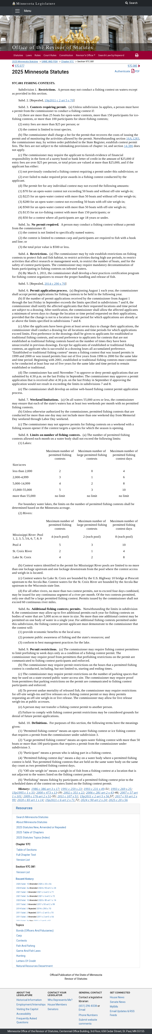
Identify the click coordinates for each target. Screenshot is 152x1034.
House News (117, 997)
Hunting (20, 955)
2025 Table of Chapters (30, 832)
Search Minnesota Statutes (32, 817)
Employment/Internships (31, 1004)
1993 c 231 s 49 (94, 789)
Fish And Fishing (25, 945)
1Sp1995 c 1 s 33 (23, 792)
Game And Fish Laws (28, 950)
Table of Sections (26, 849)
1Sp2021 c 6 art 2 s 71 (60, 800)
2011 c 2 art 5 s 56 (45, 917)
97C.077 (19, 65)
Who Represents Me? (60, 999)
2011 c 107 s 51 (67, 796)
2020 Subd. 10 (22, 900)
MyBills (114, 1006)
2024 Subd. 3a (22, 888)
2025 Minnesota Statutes (25, 61)
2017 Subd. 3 (22, 904)
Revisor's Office (84, 55)
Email (82, 1009)
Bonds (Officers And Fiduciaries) (35, 930)
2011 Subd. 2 (22, 912)
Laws (29, 55)
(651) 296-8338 (88, 1005)
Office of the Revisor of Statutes (52, 47)
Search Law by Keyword (111, 55)
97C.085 (132, 65)
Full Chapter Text (26, 854)
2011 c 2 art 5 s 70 (45, 912)
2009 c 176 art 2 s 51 (37, 796)
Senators (53, 1009)
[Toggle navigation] (17, 11)
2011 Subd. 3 (22, 917)
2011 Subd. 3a (22, 921)
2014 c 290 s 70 (44, 908)
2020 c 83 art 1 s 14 (47, 900)
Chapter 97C (67, 61)
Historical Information (29, 999)
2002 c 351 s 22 (73, 792)
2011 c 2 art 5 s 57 (42, 921)
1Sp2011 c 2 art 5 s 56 (94, 796)
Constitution (66, 55)
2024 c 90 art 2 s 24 (47, 888)
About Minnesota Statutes (31, 822)
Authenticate (122, 71)
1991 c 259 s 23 (71, 789)
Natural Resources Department (34, 965)
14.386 (128, 146)
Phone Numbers (88, 1015)
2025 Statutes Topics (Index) (33, 837)
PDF (137, 71)
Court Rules (50, 55)
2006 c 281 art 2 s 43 (100, 792)
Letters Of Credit (26, 960)
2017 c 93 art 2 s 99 (46, 904)
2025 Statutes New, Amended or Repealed (41, 827)
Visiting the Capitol (27, 1009)
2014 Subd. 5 (22, 908)
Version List (23, 859)
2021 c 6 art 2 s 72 (46, 896)
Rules (38, 55)
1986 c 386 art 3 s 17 (45, 789)
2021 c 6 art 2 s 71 (45, 892)
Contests (21, 940)
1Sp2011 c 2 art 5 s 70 (58, 100)
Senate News (117, 1001)
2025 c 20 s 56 (44, 884)
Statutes (18, 55)
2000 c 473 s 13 (46, 792)
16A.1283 (132, 138)
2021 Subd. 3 (22, 892)
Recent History (25, 878)
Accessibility (23, 1013)
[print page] (137, 55)
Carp (19, 935)
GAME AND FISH (50, 61)
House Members (57, 1004)
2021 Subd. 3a (22, 896)
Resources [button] (24, 808)
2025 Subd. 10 (22, 884)
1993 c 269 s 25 (121, 789)
